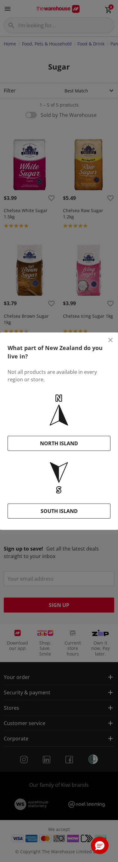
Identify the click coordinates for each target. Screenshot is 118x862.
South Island (59, 511)
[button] (100, 845)
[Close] (110, 339)
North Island (59, 443)
